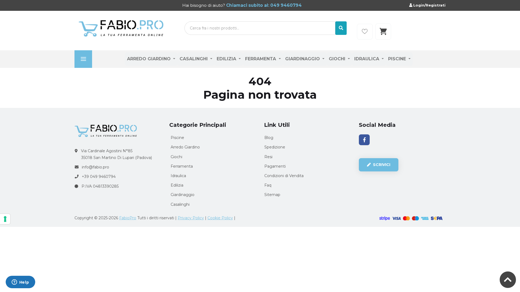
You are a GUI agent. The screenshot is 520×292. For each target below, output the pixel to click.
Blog (268, 137)
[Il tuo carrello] (383, 32)
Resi (268, 156)
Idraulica (367, 58)
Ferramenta (261, 58)
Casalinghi (194, 58)
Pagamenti (275, 166)
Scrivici (381, 164)
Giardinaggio (303, 58)
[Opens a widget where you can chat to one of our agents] (20, 282)
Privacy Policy (191, 217)
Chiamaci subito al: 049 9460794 (263, 5)
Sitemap (272, 194)
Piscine (397, 58)
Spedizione (274, 147)
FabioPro (127, 217)
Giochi (338, 58)
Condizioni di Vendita (284, 175)
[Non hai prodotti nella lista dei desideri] (365, 31)
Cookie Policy (220, 217)
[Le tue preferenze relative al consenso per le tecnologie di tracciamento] (5, 219)
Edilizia (227, 58)
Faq (267, 185)
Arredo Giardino (149, 58)
